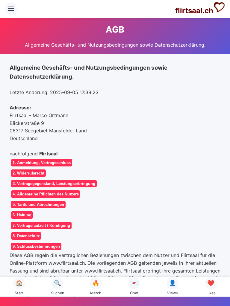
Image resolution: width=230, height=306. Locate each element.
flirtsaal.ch (194, 10)
